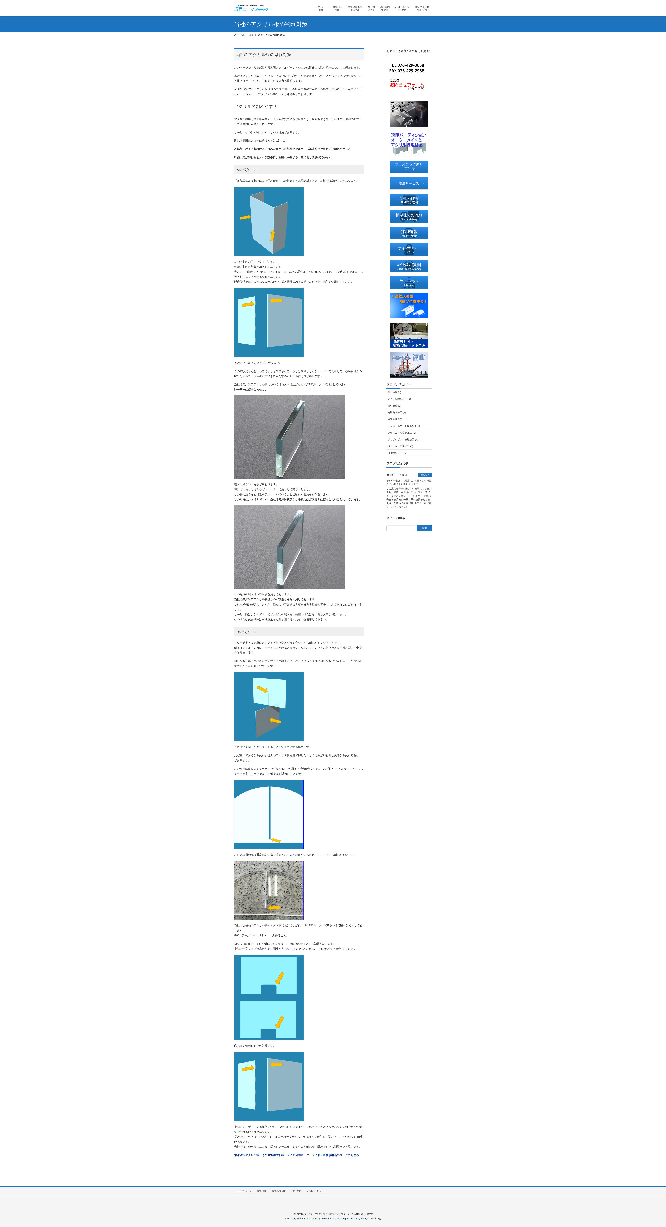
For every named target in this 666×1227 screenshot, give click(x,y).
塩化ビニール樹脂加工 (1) (402, 432)
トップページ (244, 1191)
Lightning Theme (320, 1218)
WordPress (301, 1218)
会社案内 (297, 1191)
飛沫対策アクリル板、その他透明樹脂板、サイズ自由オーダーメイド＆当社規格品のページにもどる (296, 1155)
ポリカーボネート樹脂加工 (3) (404, 426)
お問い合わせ (314, 1191)
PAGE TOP (648, 1187)
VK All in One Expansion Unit (343, 1218)
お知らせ (425, 475)
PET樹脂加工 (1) (397, 453)
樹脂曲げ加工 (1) (397, 412)
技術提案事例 (279, 1191)
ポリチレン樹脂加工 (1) (400, 446)
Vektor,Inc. (365, 1218)
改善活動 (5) (394, 392)
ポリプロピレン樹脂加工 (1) (403, 439)
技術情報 (262, 1191)
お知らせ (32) (395, 419)
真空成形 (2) (394, 405)
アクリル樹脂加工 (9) (399, 398)
